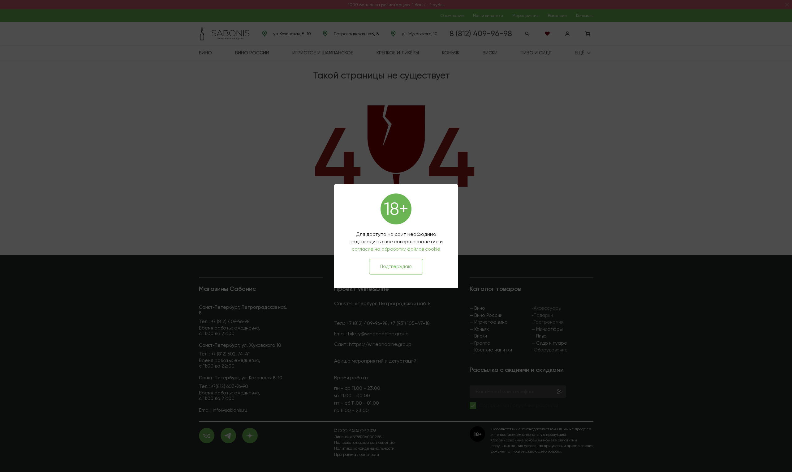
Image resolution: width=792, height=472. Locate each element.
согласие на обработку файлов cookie (396, 249)
